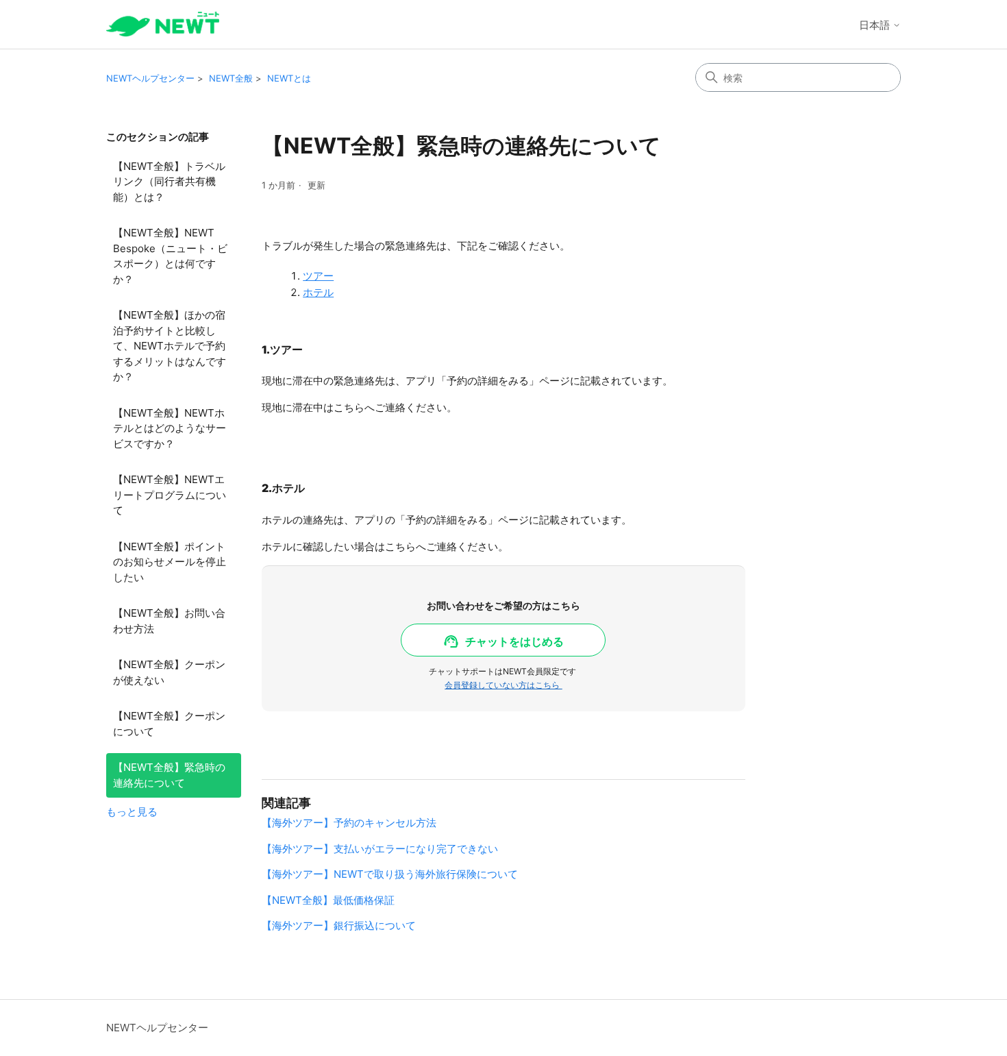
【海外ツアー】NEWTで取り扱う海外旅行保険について (390, 874)
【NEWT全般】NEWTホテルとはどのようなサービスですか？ (169, 428)
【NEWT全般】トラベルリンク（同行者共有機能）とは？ (169, 182)
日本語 (876, 25)
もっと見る (132, 811)
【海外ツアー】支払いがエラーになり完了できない (380, 848)
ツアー (318, 275)
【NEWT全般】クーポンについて (169, 723)
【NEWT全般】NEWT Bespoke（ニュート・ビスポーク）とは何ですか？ (170, 256)
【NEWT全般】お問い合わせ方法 (169, 620)
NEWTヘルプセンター (150, 78)
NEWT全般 (231, 78)
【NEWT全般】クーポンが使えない (169, 672)
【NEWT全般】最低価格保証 (328, 900)
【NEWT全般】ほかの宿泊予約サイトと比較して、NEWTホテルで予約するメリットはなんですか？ (169, 345)
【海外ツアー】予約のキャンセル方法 (349, 822)
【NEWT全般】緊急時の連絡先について (169, 775)
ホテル (318, 292)
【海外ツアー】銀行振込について (339, 925)
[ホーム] (162, 24)
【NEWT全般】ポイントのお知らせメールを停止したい (169, 562)
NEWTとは (289, 78)
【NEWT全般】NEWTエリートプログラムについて (169, 495)
